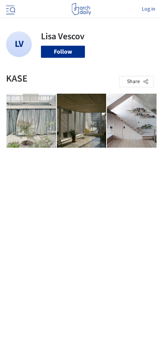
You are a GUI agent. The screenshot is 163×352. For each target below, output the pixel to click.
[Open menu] (10, 9)
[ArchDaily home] (81, 9)
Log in (148, 9)
